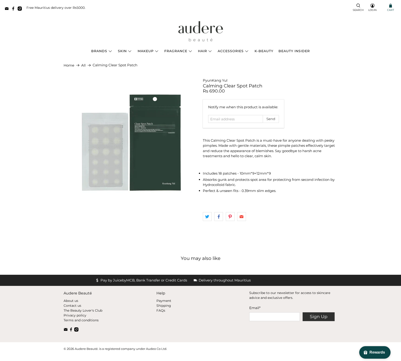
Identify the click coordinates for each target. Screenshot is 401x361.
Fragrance (175, 51)
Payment (163, 301)
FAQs (160, 310)
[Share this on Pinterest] (230, 216)
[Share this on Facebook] (218, 216)
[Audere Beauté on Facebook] (14, 9)
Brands (99, 51)
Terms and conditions (81, 320)
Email (255, 308)
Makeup (146, 51)
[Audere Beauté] (200, 31)
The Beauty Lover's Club (83, 310)
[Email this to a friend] (241, 216)
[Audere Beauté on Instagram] (21, 9)
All (83, 65)
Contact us (72, 305)
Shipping (163, 305)
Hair (202, 51)
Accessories (231, 51)
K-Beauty (264, 51)
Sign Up (318, 316)
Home (69, 65)
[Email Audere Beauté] (8, 9)
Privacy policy (75, 315)
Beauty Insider (294, 51)
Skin (122, 51)
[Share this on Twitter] (207, 216)
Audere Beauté (86, 349)
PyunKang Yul (215, 80)
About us (71, 301)
